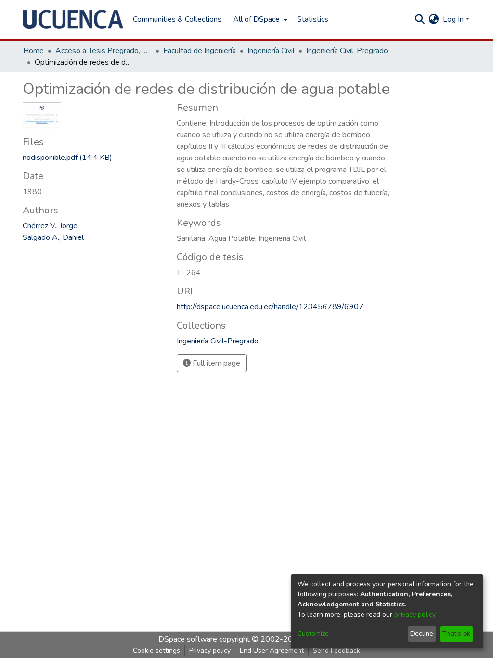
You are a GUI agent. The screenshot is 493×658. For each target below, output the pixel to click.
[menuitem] (259, 19)
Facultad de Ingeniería (199, 50)
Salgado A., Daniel (53, 237)
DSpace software (187, 639)
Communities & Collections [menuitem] (177, 19)
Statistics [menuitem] (312, 19)
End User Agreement (272, 650)
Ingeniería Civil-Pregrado (347, 50)
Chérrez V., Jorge (50, 226)
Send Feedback (336, 650)
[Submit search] (420, 19)
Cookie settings (156, 650)
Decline (421, 633)
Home (33, 50)
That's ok (456, 633)
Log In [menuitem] (453, 19)
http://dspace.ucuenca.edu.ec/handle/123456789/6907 (270, 307)
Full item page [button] (215, 363)
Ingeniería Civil (271, 50)
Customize (313, 633)
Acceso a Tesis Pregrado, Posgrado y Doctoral (103, 50)
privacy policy (414, 614)
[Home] (73, 19)
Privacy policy (210, 650)
